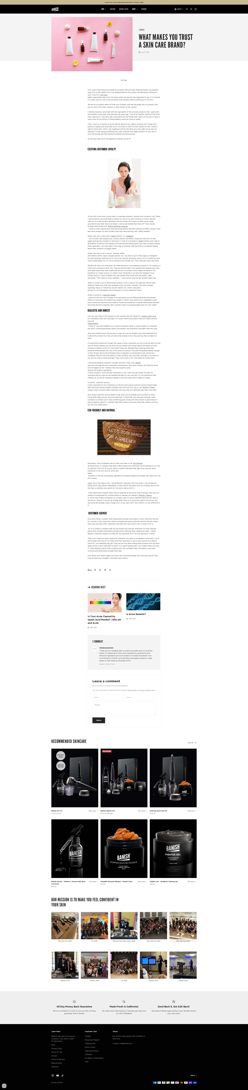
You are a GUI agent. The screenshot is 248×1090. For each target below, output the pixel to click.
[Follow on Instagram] (52, 1075)
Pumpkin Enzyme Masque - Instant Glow (116, 881)
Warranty (55, 1067)
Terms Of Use (56, 1052)
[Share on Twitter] (100, 570)
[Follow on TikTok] (62, 1075)
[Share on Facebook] (95, 570)
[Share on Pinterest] (105, 570)
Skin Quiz (112, 9)
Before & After (123, 9)
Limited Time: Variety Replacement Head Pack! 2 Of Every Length (124, 2)
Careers (54, 1056)
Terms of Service (145, 690)
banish (142, 29)
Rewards (144, 9)
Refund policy (56, 1063)
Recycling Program (92, 1040)
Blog (53, 1045)
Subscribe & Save (91, 1051)
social (109, 248)
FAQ (86, 1062)
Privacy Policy (132, 690)
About (134, 9)
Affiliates (88, 1054)
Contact (88, 1036)
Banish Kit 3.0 (56, 811)
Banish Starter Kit (108, 811)
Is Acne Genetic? (136, 614)
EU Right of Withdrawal (94, 1058)
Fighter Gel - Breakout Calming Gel (164, 881)
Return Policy (90, 1047)
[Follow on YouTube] (57, 1075)
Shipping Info (90, 1043)
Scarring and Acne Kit (158, 811)
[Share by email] (110, 570)
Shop (102, 9)
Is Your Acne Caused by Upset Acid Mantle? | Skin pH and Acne (104, 619)
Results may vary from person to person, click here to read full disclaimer (63, 1038)
